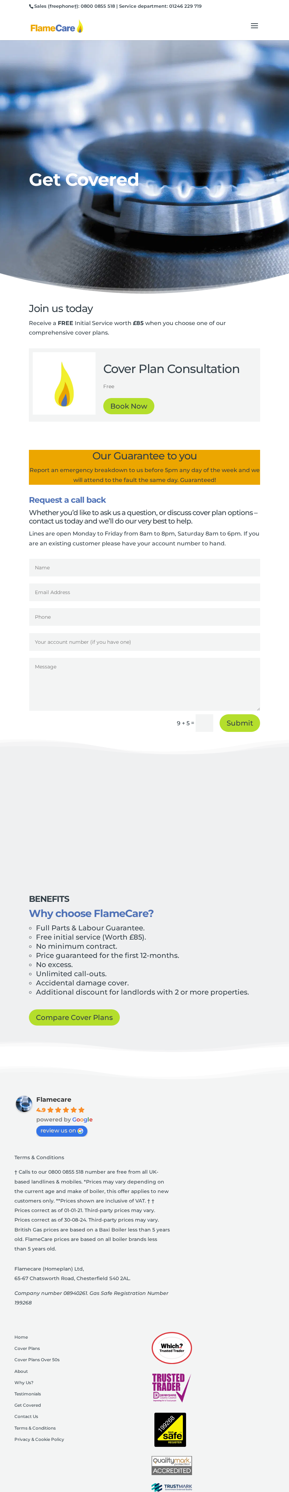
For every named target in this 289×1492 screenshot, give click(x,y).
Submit (240, 723)
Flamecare (53, 1099)
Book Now (128, 406)
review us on (58, 1130)
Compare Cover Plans (74, 1017)
